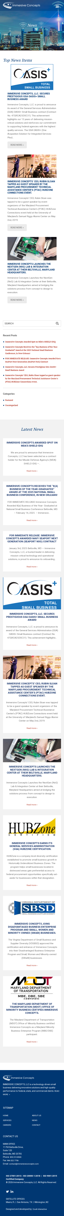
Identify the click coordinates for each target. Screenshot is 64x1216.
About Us (36, 1115)
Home (5, 1115)
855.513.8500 (15, 1157)
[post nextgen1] (32, 248)
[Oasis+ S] (32, 77)
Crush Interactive (40, 1209)
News (34, 1120)
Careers (7, 1125)
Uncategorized (11, 405)
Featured (9, 400)
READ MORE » (17, 145)
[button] (57, 324)
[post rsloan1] (32, 166)
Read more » (32, 471)
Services (7, 1120)
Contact (36, 1125)
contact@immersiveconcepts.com (24, 1164)
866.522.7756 (12, 1160)
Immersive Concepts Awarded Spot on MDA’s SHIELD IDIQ (30, 341)
